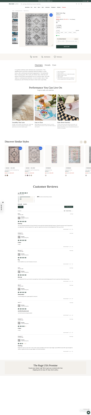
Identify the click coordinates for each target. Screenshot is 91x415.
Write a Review (69, 207)
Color (35, 7)
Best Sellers (27, 7)
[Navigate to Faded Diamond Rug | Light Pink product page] (54, 155)
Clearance (64, 7)
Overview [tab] (39, 65)
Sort (64, 210)
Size (31, 7)
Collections (47, 7)
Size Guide (77, 30)
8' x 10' (74, 32)
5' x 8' (66, 32)
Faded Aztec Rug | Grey (25, 218)
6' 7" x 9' (70, 32)
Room (39, 7)
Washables (53, 7)
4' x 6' (62, 32)
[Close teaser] (2, 202)
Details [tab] (47, 65)
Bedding (58, 7)
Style (43, 7)
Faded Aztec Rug (26, 10)
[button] (58, 14)
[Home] (13, 4)
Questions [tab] (25, 204)
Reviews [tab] (20, 204)
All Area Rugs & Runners (18, 10)
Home (13, 10)
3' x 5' (58, 32)
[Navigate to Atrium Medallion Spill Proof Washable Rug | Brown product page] (34, 155)
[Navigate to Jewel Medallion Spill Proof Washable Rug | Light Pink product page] (14, 155)
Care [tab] (54, 65)
